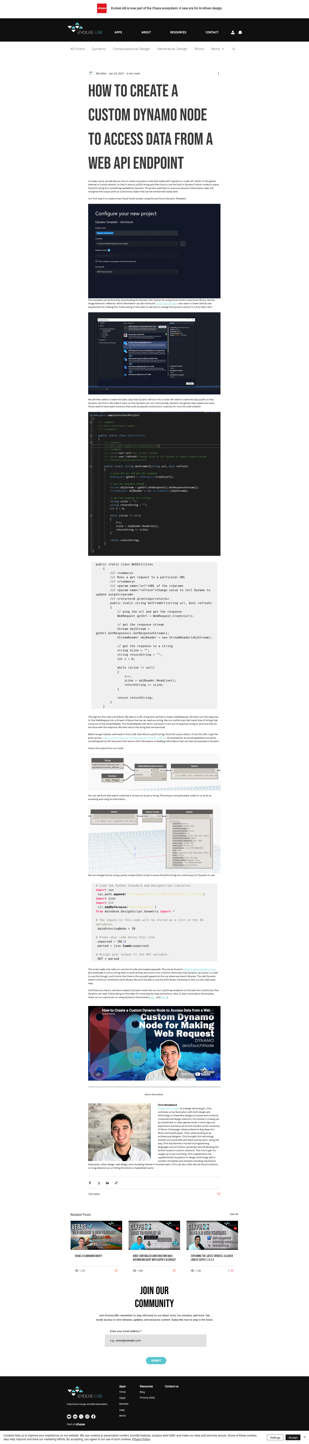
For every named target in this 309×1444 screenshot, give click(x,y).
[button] (118, 32)
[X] (81, 1416)
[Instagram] (87, 1416)
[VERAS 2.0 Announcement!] (96, 1235)
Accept (293, 1437)
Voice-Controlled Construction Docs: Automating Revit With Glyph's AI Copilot (154, 1258)
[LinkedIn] (75, 1416)
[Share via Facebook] (90, 1183)
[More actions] (218, 73)
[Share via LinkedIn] (107, 1183)
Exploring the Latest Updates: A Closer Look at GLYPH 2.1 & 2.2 (212, 1258)
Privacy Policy (141, 1439)
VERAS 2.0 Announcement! (88, 1256)
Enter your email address (125, 1331)
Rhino (199, 49)
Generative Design (172, 49)
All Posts (77, 49)
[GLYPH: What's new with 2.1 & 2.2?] (212, 1235)
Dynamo (99, 49)
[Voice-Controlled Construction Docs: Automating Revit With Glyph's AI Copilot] (154, 1235)
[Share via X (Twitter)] (98, 1183)
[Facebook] (93, 1416)
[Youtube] (69, 1416)
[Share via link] (116, 1183)
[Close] (305, 1437)
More (215, 49)
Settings (275, 1437)
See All (234, 1214)
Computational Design (131, 49)
